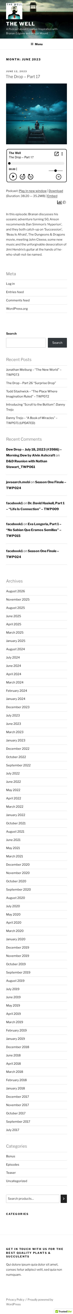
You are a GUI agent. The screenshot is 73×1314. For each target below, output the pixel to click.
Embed (52, 196)
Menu (39, 44)
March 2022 (14, 807)
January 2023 (15, 740)
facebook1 (14, 503)
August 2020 (15, 898)
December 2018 (17, 1047)
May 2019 (13, 1005)
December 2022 (17, 749)
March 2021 (14, 856)
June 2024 (13, 666)
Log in (10, 284)
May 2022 (13, 790)
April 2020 (13, 922)
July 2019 (12, 989)
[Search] (64, 1199)
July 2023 (13, 715)
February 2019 (16, 1030)
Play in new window (33, 191)
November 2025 (18, 599)
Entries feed (15, 292)
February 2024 (16, 691)
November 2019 (17, 956)
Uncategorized (16, 1181)
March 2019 (14, 1022)
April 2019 (13, 1014)
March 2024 (15, 682)
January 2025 (15, 641)
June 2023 (13, 724)
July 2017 (12, 1130)
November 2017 (17, 1105)
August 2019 (15, 981)
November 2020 (18, 873)
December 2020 (18, 864)
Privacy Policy (15, 1299)
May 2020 (13, 914)
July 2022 (13, 773)
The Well (20, 24)
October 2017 (16, 1113)
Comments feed (18, 300)
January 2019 (15, 1039)
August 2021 (15, 831)
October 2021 (16, 823)
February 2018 (16, 1080)
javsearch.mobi (18, 482)
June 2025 (13, 616)
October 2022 (16, 757)
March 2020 (15, 931)
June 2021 (13, 840)
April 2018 (13, 1064)
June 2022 (13, 782)
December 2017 (17, 1097)
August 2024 (15, 649)
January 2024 (15, 699)
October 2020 (16, 881)
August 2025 (15, 608)
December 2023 (18, 707)
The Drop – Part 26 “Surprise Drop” (31, 383)
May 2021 (13, 848)
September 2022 (18, 765)
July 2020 (13, 906)
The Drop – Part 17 (23, 76)
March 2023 (15, 732)
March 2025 (15, 632)
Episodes (12, 1164)
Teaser (11, 1173)
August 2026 (15, 591)
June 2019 (13, 997)
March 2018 (14, 1072)
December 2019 (17, 947)
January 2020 (15, 939)
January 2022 (15, 815)
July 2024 (13, 657)
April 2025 (13, 624)
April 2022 (13, 798)
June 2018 (13, 1055)
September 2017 (18, 1121)
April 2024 (13, 674)
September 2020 (18, 889)
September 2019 (18, 972)
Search (11, 333)
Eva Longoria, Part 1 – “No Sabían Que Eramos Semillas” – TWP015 (33, 530)
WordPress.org (17, 309)
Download (56, 191)
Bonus (10, 1156)
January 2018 (15, 1088)
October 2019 (16, 964)
